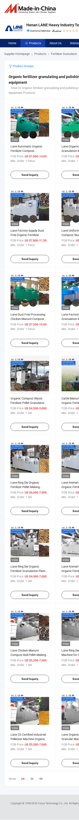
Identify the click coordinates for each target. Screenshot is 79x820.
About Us (56, 43)
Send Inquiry (29, 174)
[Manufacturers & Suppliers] (30, 8)
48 (41, 779)
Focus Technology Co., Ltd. (53, 803)
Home (12, 43)
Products (35, 43)
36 (31, 779)
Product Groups (22, 66)
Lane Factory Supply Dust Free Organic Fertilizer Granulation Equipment (27, 234)
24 (22, 778)
